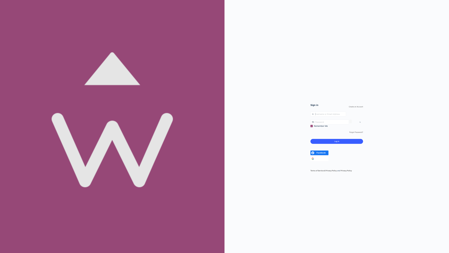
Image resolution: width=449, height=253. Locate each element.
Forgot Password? (356, 132)
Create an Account (356, 107)
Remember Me (321, 126)
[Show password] (350, 121)
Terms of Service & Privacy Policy (323, 171)
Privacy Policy (346, 171)
